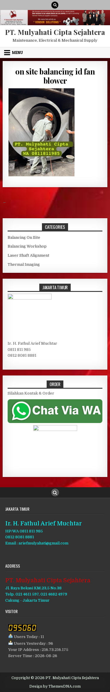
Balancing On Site (24, 237)
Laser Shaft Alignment (28, 255)
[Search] (54, 5)
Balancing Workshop (27, 246)
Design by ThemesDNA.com (55, 686)
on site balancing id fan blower (55, 76)
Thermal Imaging (24, 264)
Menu (17, 52)
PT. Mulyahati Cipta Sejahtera (55, 32)
